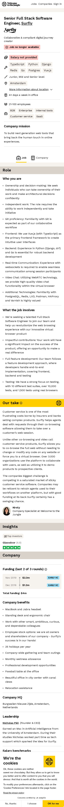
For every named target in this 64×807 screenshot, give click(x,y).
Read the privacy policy (13, 793)
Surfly (26, 23)
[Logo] (11, 4)
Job (24, 157)
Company (42, 157)
